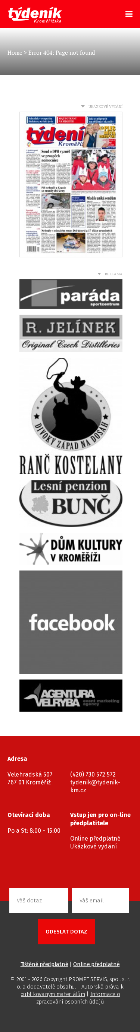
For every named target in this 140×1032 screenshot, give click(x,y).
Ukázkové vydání (93, 846)
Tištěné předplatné (44, 964)
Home (14, 52)
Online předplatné (95, 838)
